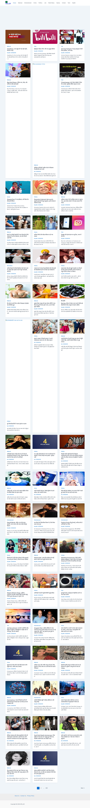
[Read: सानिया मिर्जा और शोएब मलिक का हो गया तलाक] (45, 222)
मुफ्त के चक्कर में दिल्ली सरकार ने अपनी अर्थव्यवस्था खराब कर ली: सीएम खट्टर (43, 339)
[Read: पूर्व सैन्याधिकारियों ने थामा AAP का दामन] (17, 369)
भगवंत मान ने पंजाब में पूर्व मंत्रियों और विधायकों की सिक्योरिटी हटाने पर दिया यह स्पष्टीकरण (45, 269)
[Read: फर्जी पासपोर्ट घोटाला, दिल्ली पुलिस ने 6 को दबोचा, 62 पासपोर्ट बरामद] (45, 478)
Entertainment (10, 520)
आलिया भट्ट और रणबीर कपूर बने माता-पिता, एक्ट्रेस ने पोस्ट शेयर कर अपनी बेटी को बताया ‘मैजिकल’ (44, 666)
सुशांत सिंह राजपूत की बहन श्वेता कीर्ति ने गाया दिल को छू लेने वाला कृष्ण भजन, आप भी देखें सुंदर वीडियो (44, 304)
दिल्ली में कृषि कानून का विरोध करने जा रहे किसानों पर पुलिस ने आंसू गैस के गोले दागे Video (71, 666)
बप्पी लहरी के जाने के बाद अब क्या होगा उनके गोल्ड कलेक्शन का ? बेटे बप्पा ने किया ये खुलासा (71, 736)
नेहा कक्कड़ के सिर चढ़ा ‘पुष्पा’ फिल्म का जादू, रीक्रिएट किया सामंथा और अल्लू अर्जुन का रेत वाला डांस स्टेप (17, 772)
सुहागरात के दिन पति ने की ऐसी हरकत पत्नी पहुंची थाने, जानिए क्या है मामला (17, 665)
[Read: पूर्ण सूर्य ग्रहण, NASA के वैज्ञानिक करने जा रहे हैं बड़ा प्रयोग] (72, 580)
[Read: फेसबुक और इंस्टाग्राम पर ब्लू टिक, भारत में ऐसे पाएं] (72, 222)
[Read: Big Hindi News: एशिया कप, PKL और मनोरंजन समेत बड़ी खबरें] (17, 70)
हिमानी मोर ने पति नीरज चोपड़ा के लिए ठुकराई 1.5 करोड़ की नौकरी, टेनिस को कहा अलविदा (17, 558)
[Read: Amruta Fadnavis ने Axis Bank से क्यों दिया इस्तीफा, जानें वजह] (72, 36)
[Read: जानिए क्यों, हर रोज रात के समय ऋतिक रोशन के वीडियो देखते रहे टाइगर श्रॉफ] (17, 478)
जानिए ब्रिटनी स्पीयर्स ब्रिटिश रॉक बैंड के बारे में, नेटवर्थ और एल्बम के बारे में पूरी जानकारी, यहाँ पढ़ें (17, 269)
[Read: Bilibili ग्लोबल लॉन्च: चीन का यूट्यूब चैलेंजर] (45, 36)
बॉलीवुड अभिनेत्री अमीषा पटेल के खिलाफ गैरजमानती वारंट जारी (43, 168)
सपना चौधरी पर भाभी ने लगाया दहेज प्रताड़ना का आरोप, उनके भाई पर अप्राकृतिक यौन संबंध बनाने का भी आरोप (71, 629)
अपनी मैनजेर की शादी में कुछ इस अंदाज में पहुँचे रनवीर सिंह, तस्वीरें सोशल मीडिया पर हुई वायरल (72, 340)
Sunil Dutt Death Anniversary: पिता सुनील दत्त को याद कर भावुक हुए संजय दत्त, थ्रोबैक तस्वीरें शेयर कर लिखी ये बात (44, 736)
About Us (17, 795)
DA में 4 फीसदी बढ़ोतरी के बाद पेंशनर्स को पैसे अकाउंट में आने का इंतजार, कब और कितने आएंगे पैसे (17, 236)
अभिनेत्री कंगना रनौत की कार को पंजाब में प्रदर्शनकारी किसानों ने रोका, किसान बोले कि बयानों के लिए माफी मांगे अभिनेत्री (17, 455)
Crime (35, 488)
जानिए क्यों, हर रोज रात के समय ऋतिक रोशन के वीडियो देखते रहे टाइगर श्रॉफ (17, 491)
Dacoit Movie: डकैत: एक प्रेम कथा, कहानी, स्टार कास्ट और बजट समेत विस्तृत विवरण (17, 524)
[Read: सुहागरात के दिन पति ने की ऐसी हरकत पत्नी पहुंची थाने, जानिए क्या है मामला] (17, 652)
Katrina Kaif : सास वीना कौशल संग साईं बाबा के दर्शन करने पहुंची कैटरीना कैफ (44, 558)
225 (47, 788)
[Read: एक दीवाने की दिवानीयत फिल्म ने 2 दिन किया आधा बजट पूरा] (45, 510)
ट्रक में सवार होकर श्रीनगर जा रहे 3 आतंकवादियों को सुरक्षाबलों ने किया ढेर (70, 700)
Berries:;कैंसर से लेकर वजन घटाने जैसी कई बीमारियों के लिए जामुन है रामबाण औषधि (72, 304)
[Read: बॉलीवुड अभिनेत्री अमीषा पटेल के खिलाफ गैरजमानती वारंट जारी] (45, 113)
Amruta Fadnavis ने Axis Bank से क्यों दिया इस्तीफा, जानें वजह (71, 49)
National (9, 46)
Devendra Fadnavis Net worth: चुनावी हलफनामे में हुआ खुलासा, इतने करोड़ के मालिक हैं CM (45, 201)
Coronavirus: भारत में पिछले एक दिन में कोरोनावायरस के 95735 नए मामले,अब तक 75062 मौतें (17, 701)
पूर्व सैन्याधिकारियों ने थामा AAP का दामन (16, 423)
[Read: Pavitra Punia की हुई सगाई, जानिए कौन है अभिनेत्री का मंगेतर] (72, 510)
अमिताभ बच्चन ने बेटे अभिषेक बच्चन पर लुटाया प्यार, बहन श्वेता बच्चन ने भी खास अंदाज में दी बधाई (72, 201)
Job (62, 46)
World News (9, 265)
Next (83, 788)
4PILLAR (8, 3)
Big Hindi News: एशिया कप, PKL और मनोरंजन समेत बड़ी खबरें (17, 83)
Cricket (62, 555)
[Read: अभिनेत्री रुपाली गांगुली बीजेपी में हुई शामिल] (45, 580)
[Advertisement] (45, 20)
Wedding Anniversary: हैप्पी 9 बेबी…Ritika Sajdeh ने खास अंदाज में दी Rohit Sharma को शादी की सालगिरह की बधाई (71, 559)
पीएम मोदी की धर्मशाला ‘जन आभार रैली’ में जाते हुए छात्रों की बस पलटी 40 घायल (72, 491)
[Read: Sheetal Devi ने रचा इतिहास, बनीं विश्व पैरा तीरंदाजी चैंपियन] (17, 187)
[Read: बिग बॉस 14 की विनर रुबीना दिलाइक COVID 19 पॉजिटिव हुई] (17, 291)
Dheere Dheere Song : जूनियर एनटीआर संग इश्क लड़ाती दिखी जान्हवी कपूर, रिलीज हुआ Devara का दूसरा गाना (17, 594)
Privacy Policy (30, 795)
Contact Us (23, 795)
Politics (35, 196)
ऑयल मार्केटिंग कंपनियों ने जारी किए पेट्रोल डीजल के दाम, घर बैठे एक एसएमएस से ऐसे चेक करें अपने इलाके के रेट (45, 772)
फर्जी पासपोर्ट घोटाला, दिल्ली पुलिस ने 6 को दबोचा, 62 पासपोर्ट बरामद (44, 491)
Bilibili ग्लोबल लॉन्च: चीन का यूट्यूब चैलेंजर (44, 49)
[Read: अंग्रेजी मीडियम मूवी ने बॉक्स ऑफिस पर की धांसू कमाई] (45, 688)
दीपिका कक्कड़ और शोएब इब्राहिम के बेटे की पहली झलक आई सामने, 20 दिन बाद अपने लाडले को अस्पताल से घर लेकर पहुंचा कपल (17, 736)
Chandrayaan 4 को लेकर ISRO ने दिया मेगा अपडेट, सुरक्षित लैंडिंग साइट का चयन (71, 83)
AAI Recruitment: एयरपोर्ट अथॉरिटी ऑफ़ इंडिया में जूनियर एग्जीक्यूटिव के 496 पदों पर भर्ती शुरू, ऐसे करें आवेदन (18, 629)
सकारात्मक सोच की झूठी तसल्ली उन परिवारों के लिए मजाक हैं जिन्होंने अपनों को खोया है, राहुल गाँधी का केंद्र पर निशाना (71, 269)
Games (8, 196)
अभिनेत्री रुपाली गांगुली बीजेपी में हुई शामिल (44, 593)
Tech (35, 46)
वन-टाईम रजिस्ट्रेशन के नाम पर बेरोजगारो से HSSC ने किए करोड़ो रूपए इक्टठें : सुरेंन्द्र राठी (44, 455)
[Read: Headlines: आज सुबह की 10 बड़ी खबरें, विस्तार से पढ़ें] (17, 36)
